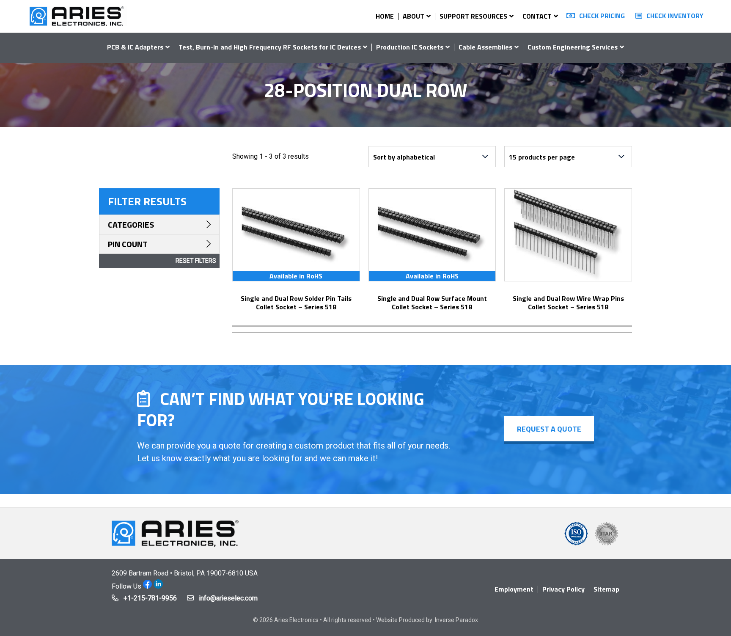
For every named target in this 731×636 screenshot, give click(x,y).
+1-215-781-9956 (150, 598)
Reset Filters (196, 260)
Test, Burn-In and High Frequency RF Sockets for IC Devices (270, 47)
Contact (537, 16)
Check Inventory (675, 16)
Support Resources (473, 16)
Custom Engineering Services (573, 47)
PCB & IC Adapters (135, 47)
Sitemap (606, 589)
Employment (514, 589)
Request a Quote (549, 429)
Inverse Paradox (456, 620)
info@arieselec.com (228, 598)
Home (385, 16)
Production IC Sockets (409, 47)
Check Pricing (602, 16)
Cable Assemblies (485, 47)
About (413, 16)
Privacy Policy (563, 589)
